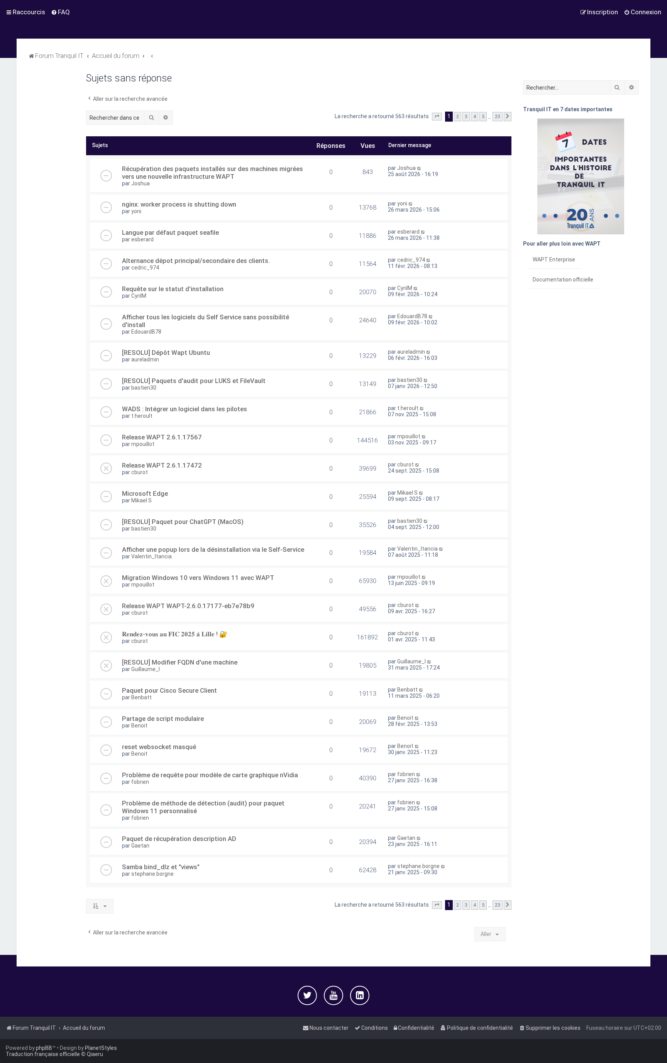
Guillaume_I (145, 669)
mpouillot (142, 444)
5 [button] (483, 116)
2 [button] (457, 116)
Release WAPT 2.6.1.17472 (162, 465)
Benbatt (141, 697)
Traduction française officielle (43, 1054)
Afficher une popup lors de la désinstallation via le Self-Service (213, 549)
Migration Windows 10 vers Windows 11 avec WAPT (198, 578)
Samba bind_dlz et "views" (161, 867)
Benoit (139, 725)
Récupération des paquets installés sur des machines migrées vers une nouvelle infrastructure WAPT (212, 172)
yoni (136, 211)
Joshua (140, 183)
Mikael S (141, 500)
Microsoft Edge (145, 493)
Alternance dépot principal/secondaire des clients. (196, 260)
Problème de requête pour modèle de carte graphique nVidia (210, 775)
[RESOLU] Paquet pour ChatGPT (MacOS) (183, 522)
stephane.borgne (152, 874)
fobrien (140, 782)
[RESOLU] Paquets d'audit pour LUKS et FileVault (194, 381)
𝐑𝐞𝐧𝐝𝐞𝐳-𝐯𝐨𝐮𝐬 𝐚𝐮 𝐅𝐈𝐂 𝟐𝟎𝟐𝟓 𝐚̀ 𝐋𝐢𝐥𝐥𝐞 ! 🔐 (174, 634)
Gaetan (140, 846)
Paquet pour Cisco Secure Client (169, 690)
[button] (437, 116)
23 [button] (497, 116)
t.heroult (141, 416)
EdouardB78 (146, 332)
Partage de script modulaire (163, 718)
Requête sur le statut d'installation (172, 289)
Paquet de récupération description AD (179, 839)
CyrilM (138, 296)
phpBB (44, 1048)
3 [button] (466, 116)
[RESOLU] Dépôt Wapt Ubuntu (166, 352)
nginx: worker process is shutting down (179, 204)
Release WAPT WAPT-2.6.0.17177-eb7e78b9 (188, 606)
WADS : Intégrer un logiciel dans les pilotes (184, 409)
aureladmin (145, 359)
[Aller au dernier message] (419, 168)
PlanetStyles (101, 1048)
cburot (139, 472)
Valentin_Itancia (151, 556)
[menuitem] (60, 12)
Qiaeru (95, 1054)
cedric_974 (145, 267)
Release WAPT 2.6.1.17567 (162, 437)
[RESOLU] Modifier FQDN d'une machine (179, 662)
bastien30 (143, 388)
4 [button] (474, 116)
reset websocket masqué (159, 747)
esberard (142, 239)
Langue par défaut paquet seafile (170, 232)
